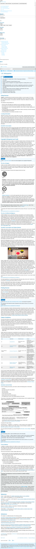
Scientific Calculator (4, 47)
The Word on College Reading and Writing (8, 517)
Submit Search (3, 17)
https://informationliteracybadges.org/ (7, 507)
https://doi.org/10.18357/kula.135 (11, 504)
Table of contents (31, 78)
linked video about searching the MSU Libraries (13, 301)
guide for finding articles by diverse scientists (20, 315)
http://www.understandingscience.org (7, 522)
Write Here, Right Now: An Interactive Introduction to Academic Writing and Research (16, 524)
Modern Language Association (12, 367)
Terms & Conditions (20, 546)
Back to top (2, 537)
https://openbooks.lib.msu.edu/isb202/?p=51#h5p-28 (10, 211)
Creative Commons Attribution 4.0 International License (21, 525)
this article (13, 220)
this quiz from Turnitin (7, 160)
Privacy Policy (15, 546)
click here (8, 280)
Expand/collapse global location (34, 70)
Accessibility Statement (26, 546)
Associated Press (12, 341)
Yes (10, 540)
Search (2, 69)
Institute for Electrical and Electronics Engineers (13, 363)
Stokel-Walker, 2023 (6, 225)
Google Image (25, 205)
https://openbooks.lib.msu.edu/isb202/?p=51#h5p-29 (11, 441)
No (13, 540)
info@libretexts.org (10, 547)
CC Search (22, 206)
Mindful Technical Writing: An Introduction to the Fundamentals (17, 527)
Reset (1, 28)
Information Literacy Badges (25, 428)
